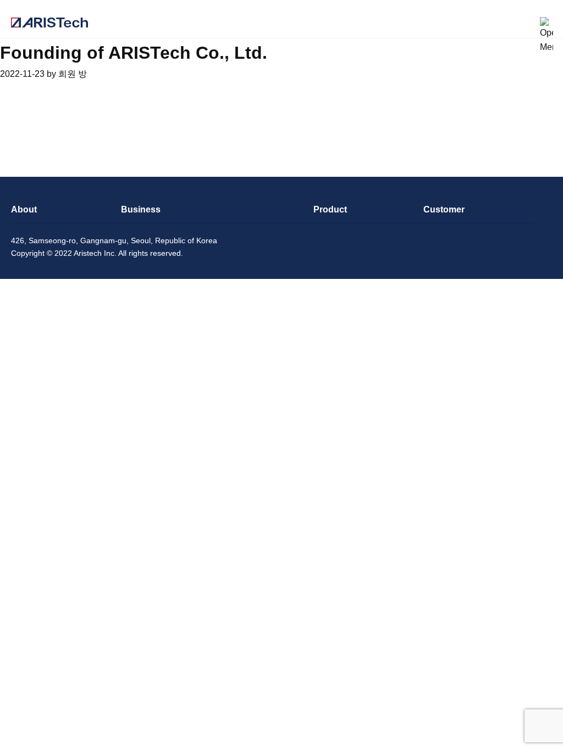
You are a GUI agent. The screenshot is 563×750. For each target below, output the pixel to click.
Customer (444, 209)
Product (330, 209)
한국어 (523, 23)
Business (141, 209)
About (24, 209)
